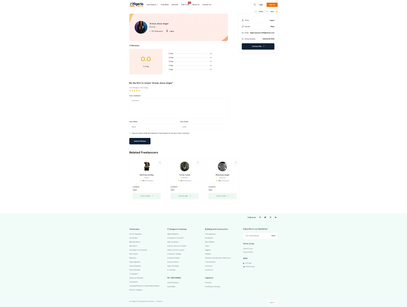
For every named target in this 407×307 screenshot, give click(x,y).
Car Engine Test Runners (138, 250)
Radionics (132, 258)
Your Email (184, 122)
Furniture (208, 283)
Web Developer (173, 242)
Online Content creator (175, 250)
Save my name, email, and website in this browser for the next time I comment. (161, 133)
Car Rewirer (133, 238)
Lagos (172, 31)
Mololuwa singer (223, 175)
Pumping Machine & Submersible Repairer (144, 286)
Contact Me (257, 46)
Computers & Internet (175, 238)
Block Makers (210, 242)
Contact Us (206, 5)
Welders (208, 254)
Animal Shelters (173, 283)
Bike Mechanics (134, 242)
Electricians (133, 254)
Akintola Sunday (147, 175)
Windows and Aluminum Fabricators (218, 258)
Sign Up (272, 5)
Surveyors (208, 266)
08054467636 (268, 39)
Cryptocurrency (173, 262)
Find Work (165, 5)
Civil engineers (210, 234)
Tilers (207, 246)
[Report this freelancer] (277, 11)
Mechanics (133, 246)
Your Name (133, 122)
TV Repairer (133, 274)
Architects (209, 270)
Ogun (172, 190)
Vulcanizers (133, 282)
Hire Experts (152, 5)
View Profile (145, 196)
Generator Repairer (136, 278)
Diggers (208, 250)
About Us (195, 5)
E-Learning (171, 270)
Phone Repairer (134, 270)
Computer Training (174, 254)
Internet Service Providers (176, 246)
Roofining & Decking (212, 287)
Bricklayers (209, 238)
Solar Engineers (134, 262)
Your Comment (135, 96)
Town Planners (210, 262)
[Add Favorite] (160, 163)
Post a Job (185, 4)
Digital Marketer (173, 234)
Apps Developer (173, 266)
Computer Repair (173, 258)
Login (261, 5)
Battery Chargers (135, 290)
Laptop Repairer (135, 266)
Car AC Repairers (135, 234)
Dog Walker (171, 287)
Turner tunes (184, 175)
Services (175, 5)
